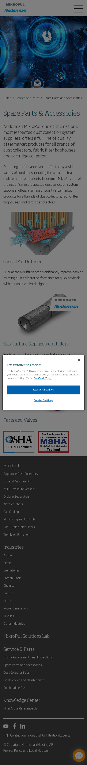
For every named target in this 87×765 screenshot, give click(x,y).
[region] (43, 382)
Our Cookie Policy (43, 378)
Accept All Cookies (43, 390)
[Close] (79, 359)
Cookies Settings (43, 400)
